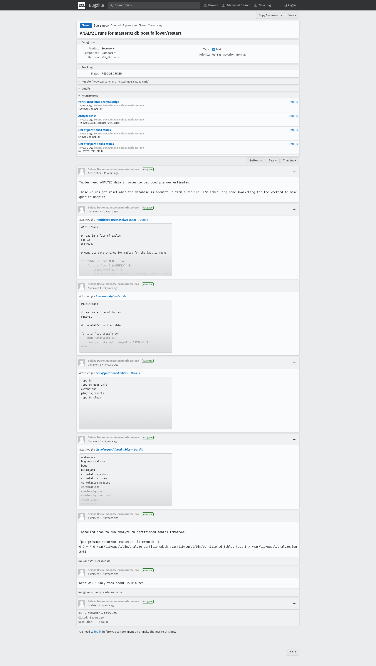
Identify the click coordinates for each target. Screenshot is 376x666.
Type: (206, 49)
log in (98, 631)
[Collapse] (294, 171)
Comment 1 (94, 211)
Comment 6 (94, 574)
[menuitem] (211, 5)
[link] (125, 249)
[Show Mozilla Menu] (81, 5)
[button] (289, 5)
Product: (94, 48)
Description (95, 173)
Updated (93, 605)
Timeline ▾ (290, 160)
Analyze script (87, 115)
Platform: (93, 57)
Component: (91, 52)
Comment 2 (94, 288)
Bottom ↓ (256, 160)
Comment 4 (94, 441)
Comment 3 (94, 364)
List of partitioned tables (94, 130)
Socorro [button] (108, 48)
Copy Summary (268, 15)
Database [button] (109, 52)
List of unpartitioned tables (96, 144)
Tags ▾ (273, 160)
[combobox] (154, 5)
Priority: (204, 54)
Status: (95, 73)
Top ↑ (293, 652)
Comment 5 (94, 518)
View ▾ (293, 15)
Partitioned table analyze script (98, 101)
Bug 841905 (101, 25)
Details (293, 101)
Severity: (228, 54)
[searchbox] (154, 5)
